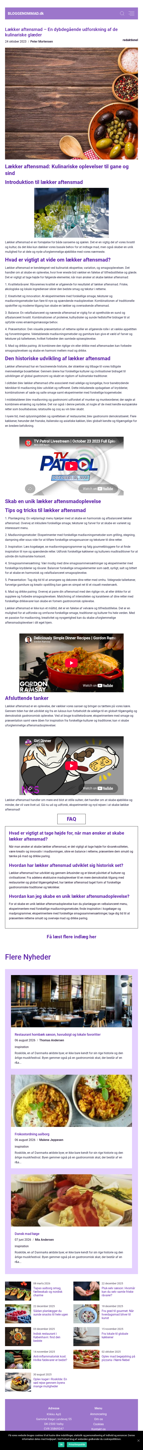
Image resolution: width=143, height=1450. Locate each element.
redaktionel (130, 40)
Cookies (98, 1424)
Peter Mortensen (41, 41)
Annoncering (98, 1414)
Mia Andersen (44, 1239)
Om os (98, 1419)
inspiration (22, 1047)
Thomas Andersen (51, 1040)
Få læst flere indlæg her (71, 936)
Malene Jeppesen (51, 1140)
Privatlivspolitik (77, 1444)
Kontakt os (98, 1429)
